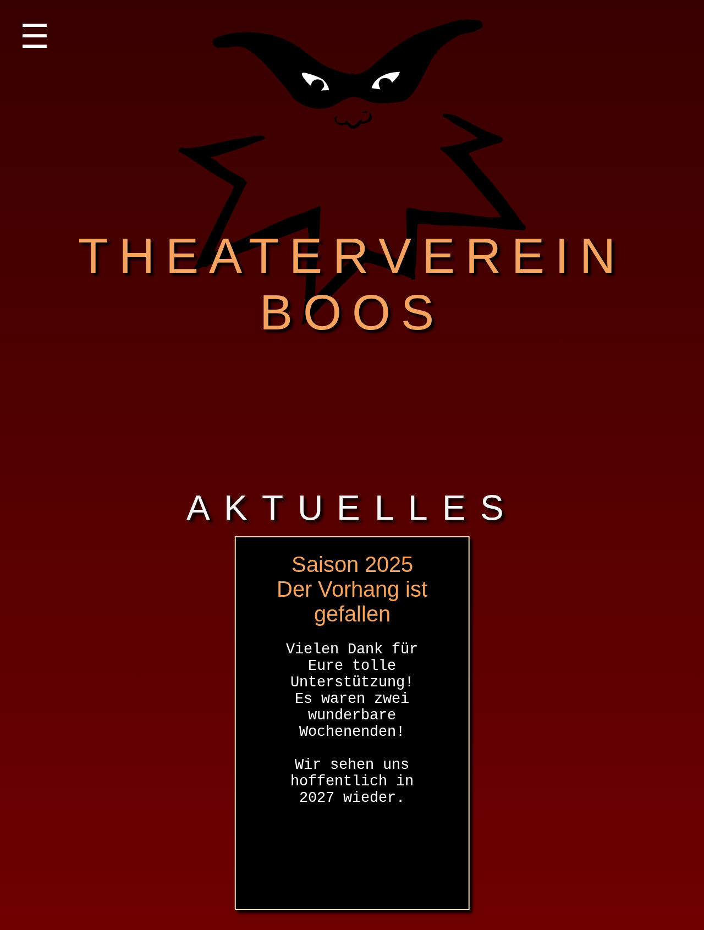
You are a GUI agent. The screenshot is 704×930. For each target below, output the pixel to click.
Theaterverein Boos (334, 415)
